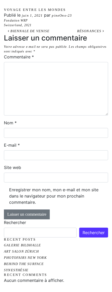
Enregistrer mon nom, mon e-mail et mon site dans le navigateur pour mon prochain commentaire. (53, 196)
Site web (12, 167)
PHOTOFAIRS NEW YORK (25, 258)
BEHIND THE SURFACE (24, 264)
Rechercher (15, 222)
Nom (10, 122)
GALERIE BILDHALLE (22, 245)
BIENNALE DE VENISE (29, 31)
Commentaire (19, 56)
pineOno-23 (62, 15)
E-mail (12, 145)
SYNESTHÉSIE (16, 270)
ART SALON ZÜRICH (21, 251)
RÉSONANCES (90, 31)
